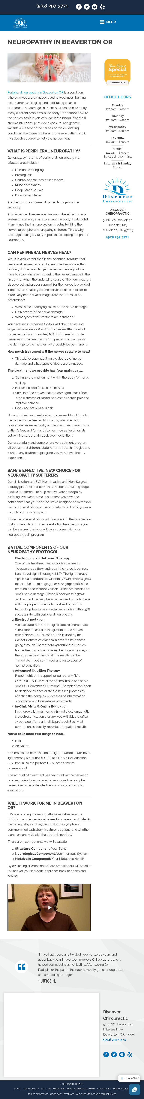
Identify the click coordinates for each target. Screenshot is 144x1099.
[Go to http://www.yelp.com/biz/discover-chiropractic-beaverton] (102, 7)
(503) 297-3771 (52, 5)
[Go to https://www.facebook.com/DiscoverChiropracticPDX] (79, 7)
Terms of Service (38, 1094)
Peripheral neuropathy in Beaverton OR (36, 92)
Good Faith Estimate (62, 1094)
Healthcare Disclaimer (81, 1088)
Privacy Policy (121, 1088)
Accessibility (31, 1088)
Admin (17, 1088)
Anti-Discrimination (52, 1088)
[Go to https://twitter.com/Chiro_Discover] (87, 7)
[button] (49, 907)
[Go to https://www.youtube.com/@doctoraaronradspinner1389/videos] (95, 7)
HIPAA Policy (104, 1088)
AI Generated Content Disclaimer (96, 1094)
